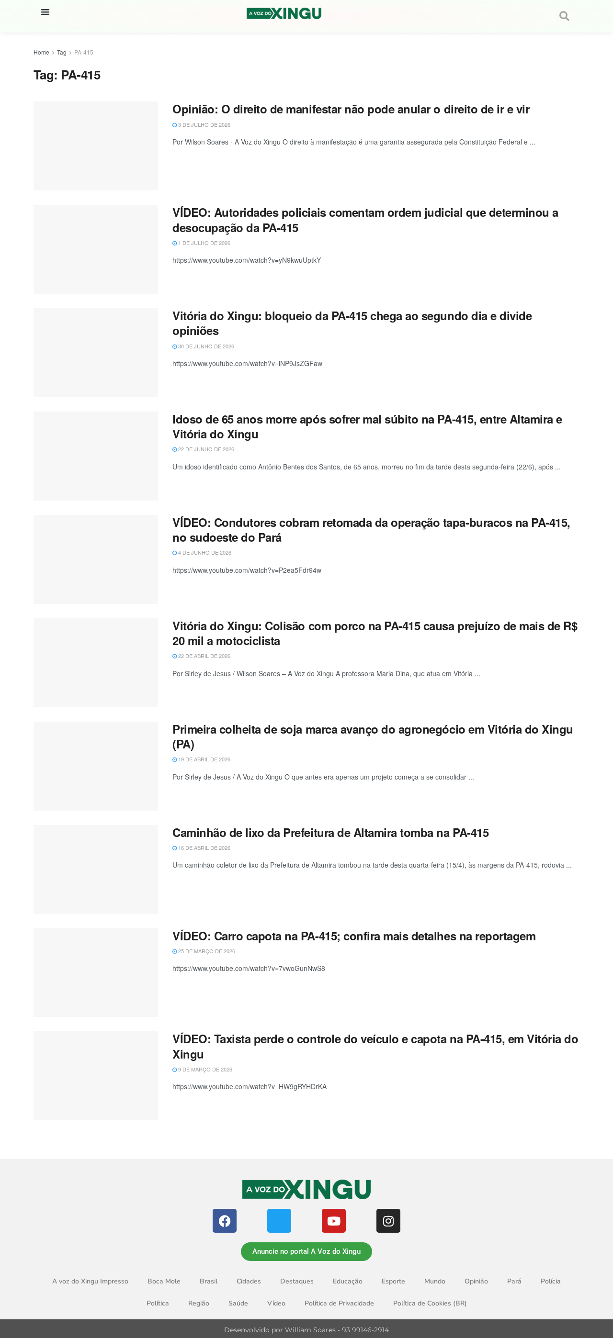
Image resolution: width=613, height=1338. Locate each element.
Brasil (208, 1281)
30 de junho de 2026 (205, 346)
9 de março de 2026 (204, 1069)
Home (41, 52)
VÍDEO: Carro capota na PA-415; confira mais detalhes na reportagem (353, 935)
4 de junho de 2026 (204, 552)
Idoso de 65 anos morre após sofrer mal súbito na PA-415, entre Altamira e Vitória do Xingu (367, 426)
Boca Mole (164, 1281)
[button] (45, 12)
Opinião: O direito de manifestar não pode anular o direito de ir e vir (350, 108)
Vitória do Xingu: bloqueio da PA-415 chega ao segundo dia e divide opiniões (352, 322)
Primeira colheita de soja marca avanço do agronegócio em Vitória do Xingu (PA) (372, 736)
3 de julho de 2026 (203, 124)
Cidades (249, 1281)
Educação (348, 1281)
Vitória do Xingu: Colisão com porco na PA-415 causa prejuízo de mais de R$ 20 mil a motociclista (374, 632)
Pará (514, 1281)
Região (198, 1303)
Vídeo (276, 1303)
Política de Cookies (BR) (430, 1303)
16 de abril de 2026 (203, 847)
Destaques (297, 1281)
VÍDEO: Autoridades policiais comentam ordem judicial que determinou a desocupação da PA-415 (365, 219)
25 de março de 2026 (206, 951)
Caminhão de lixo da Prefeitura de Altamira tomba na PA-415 (330, 832)
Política (158, 1303)
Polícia (551, 1281)
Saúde (238, 1303)
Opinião (476, 1281)
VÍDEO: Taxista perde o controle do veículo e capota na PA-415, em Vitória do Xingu (375, 1045)
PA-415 (83, 52)
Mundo (434, 1281)
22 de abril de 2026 (203, 655)
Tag (62, 52)
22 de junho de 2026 (205, 449)
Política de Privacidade (339, 1303)
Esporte (393, 1281)
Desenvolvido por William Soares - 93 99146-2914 (306, 1330)
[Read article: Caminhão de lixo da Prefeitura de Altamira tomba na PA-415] (96, 869)
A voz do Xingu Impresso (90, 1281)
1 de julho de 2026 (203, 242)
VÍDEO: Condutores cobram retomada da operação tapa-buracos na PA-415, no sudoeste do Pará (371, 529)
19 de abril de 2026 (203, 759)
